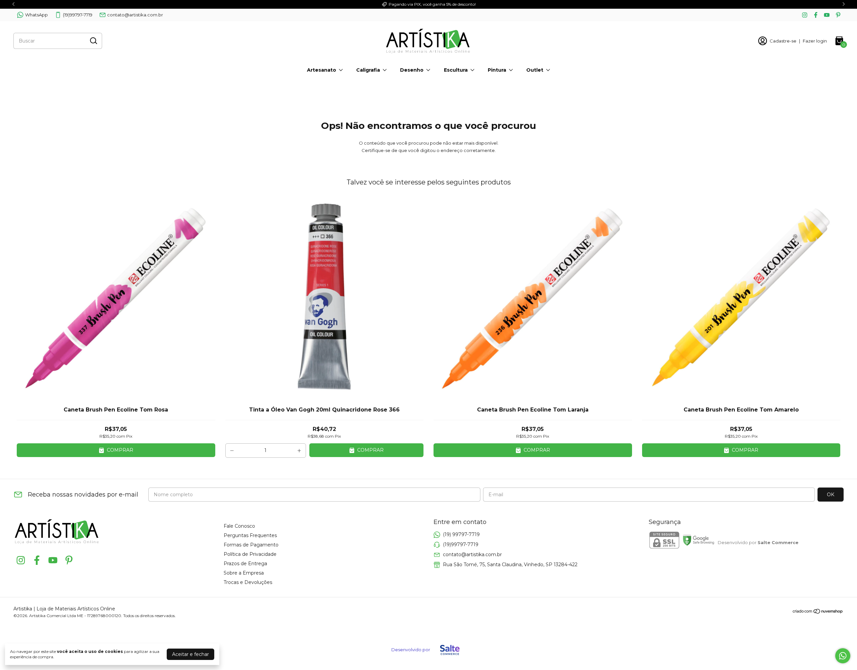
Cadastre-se (783, 41)
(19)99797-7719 (77, 14)
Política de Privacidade (250, 554)
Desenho (411, 70)
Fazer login (815, 41)
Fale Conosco (239, 526)
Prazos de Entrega (245, 564)
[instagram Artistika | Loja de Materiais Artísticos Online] (804, 14)
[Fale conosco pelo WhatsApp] (842, 655)
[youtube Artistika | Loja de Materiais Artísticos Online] (826, 14)
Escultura (456, 70)
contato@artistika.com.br (135, 14)
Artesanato (321, 70)
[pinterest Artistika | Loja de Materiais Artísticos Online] (838, 14)
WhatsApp (36, 14)
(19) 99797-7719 (461, 534)
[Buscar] (93, 40)
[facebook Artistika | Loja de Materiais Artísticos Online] (815, 14)
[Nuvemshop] (818, 612)
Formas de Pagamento (251, 545)
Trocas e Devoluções (248, 582)
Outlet (534, 70)
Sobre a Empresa (244, 573)
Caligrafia (368, 70)
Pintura (497, 70)
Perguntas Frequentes (250, 535)
